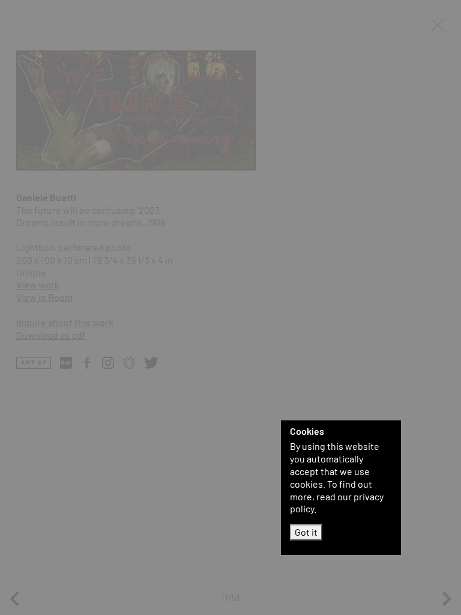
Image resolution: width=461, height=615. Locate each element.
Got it (306, 532)
